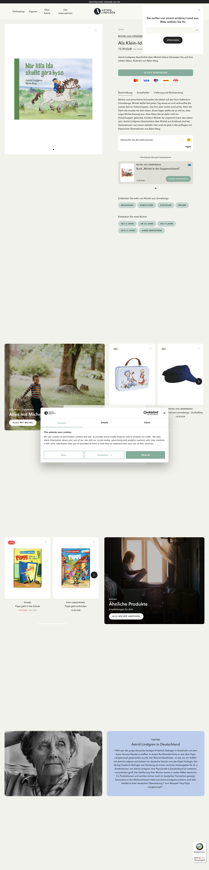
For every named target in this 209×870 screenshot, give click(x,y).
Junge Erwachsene (152, 230)
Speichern (173, 40)
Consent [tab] (62, 423)
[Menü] (204, 843)
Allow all (145, 455)
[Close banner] (164, 413)
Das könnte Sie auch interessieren (155, 157)
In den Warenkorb (155, 72)
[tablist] (155, 92)
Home (121, 29)
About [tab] (147, 422)
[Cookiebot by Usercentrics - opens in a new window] (145, 413)
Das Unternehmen (65, 11)
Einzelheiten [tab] (143, 92)
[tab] (53, 149)
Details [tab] (104, 422)
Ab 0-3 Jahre (127, 224)
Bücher (182, 205)
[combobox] (173, 30)
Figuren (33, 11)
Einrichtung (146, 205)
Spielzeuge (165, 205)
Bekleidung (127, 205)
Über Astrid (47, 11)
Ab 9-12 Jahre (128, 230)
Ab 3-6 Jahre (147, 224)
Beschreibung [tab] (125, 92)
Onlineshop (19, 11)
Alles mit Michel (23, 422)
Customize (103, 455)
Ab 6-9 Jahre (166, 224)
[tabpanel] (155, 113)
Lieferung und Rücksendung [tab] (168, 92)
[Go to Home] (104, 11)
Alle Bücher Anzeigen (126, 616)
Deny (63, 455)
